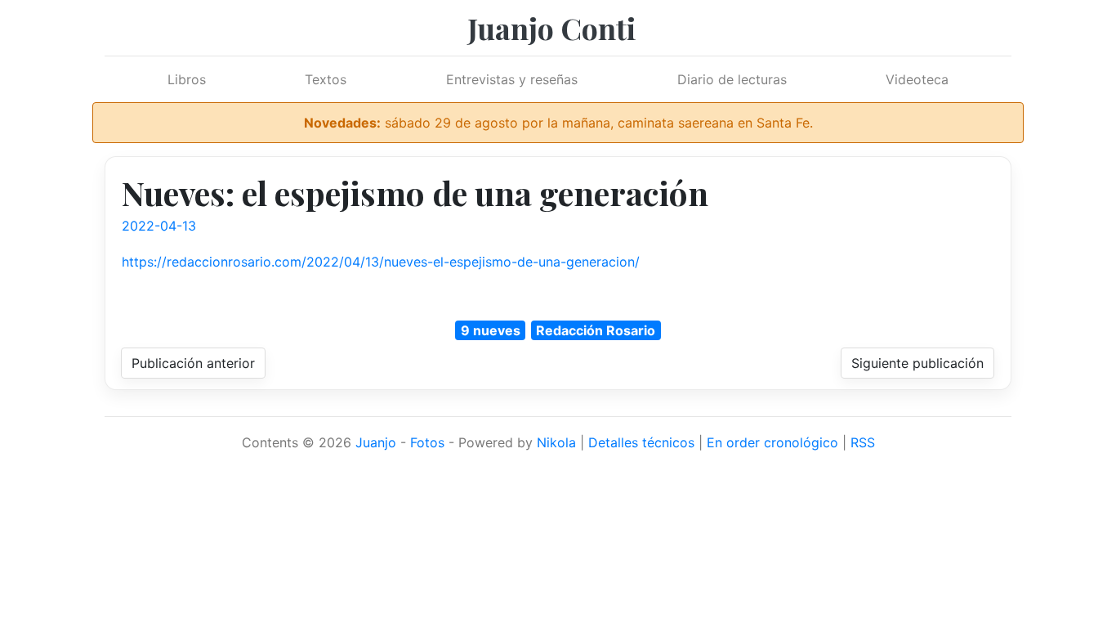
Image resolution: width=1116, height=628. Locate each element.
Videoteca (917, 79)
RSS (862, 442)
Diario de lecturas (732, 79)
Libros (186, 79)
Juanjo (375, 442)
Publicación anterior (193, 363)
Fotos (427, 442)
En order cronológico (772, 442)
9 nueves (490, 330)
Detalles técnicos (641, 442)
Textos (325, 79)
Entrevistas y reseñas (512, 79)
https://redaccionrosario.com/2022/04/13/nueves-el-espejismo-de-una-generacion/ (381, 261)
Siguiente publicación (917, 363)
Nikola (556, 442)
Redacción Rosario (595, 330)
